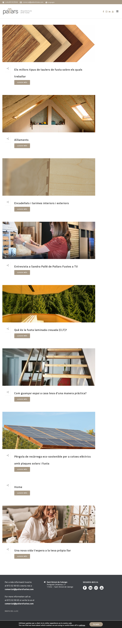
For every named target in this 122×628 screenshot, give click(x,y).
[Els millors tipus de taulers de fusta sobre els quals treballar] (48, 43)
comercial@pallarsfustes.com (33, 2)
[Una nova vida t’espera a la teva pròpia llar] (48, 524)
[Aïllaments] (48, 113)
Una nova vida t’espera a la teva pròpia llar (42, 550)
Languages (51, 2)
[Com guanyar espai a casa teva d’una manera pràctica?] (48, 367)
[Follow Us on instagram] (96, 588)
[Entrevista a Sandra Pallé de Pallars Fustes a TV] (48, 240)
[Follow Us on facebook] (85, 588)
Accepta (96, 624)
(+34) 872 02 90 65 (11, 2)
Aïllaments (21, 140)
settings (82, 625)
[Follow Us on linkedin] (90, 588)
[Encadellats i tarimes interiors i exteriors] (48, 177)
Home (18, 487)
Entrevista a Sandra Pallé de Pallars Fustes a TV (46, 266)
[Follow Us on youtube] (102, 588)
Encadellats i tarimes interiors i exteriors (41, 203)
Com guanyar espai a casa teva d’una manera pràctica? (50, 393)
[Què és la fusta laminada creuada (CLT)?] (48, 303)
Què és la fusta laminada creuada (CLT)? (40, 330)
